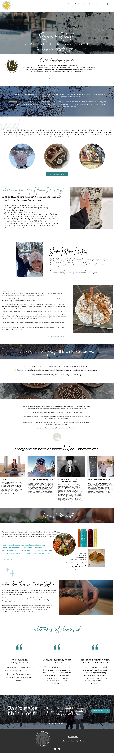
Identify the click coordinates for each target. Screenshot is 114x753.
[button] (67, 4)
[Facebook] (59, 749)
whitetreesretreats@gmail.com (73, 741)
